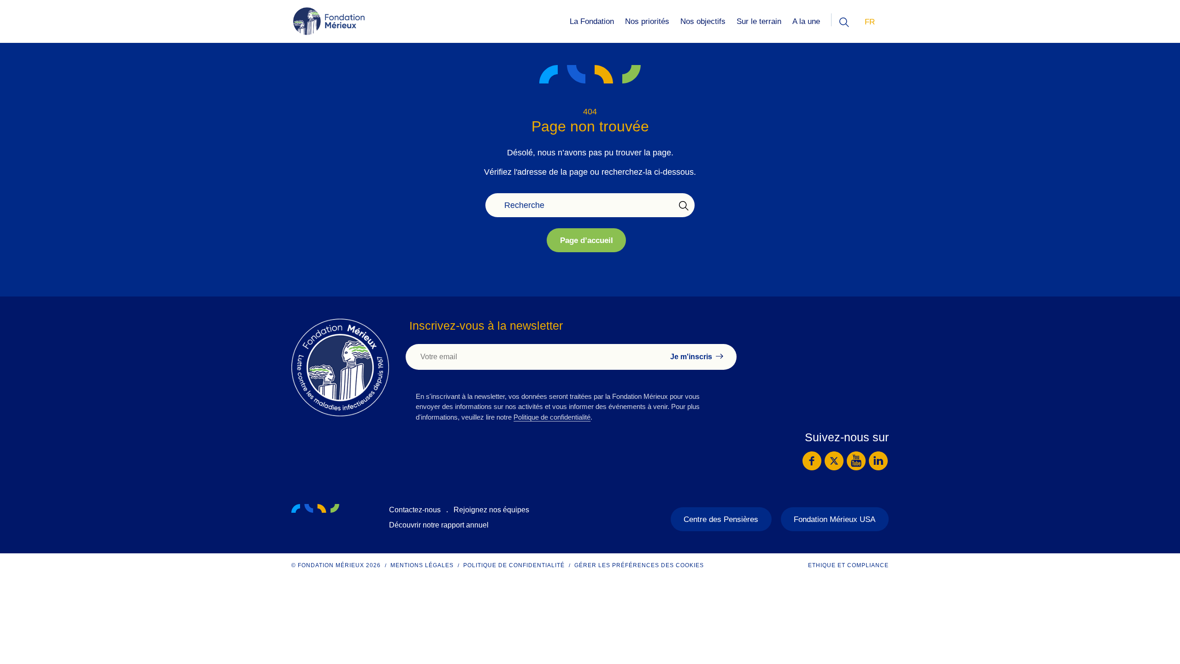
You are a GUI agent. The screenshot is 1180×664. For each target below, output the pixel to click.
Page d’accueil (586, 240)
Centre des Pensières (721, 519)
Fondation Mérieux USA (834, 519)
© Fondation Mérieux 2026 (336, 565)
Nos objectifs (703, 21)
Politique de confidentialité (551, 417)
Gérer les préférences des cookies (639, 565)
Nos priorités (647, 21)
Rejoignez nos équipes (491, 510)
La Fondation (592, 21)
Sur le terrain (759, 21)
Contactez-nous (415, 510)
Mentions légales (422, 565)
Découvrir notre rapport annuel (439, 525)
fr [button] (870, 22)
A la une (806, 21)
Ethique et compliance (848, 565)
